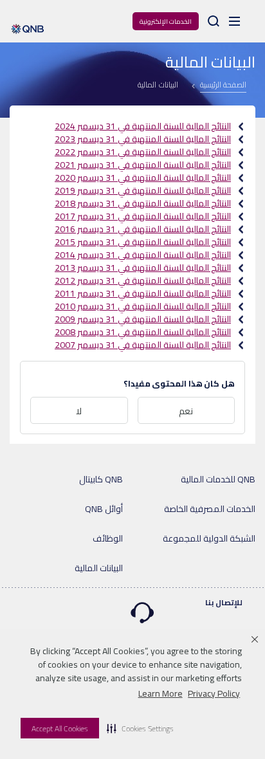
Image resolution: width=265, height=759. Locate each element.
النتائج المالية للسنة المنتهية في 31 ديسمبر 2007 (143, 344)
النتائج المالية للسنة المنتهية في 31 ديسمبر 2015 (143, 241)
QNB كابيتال (101, 479)
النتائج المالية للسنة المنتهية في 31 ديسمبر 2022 (143, 151)
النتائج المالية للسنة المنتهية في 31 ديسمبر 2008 (143, 332)
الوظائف (108, 538)
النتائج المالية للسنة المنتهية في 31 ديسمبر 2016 (143, 229)
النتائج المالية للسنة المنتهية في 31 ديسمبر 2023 (143, 139)
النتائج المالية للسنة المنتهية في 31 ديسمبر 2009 (143, 319)
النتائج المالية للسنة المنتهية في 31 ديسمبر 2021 (143, 164)
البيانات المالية (99, 568)
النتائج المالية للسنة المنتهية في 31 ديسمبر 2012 (143, 280)
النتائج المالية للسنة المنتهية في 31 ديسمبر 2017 (143, 216)
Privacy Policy (214, 693)
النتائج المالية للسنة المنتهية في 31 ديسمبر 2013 (143, 267)
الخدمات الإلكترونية (166, 21)
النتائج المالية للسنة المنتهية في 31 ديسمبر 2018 (143, 203)
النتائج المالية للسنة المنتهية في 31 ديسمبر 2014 (143, 254)
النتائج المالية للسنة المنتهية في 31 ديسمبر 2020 (143, 177)
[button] (140, 728)
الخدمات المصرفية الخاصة (209, 508)
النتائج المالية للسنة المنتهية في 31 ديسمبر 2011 (143, 293)
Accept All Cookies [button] (60, 728)
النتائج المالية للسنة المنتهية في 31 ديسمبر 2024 (143, 126)
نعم (186, 411)
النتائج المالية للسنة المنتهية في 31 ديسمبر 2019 (143, 190)
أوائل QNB (104, 508)
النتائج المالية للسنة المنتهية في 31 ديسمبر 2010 (143, 306)
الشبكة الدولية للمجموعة (209, 538)
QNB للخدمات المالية (218, 479)
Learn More (160, 693)
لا (79, 411)
